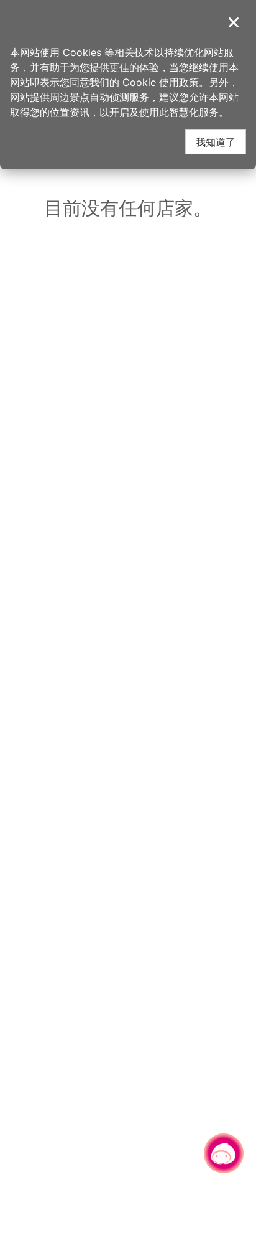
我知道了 (215, 141)
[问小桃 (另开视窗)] (224, 1153)
